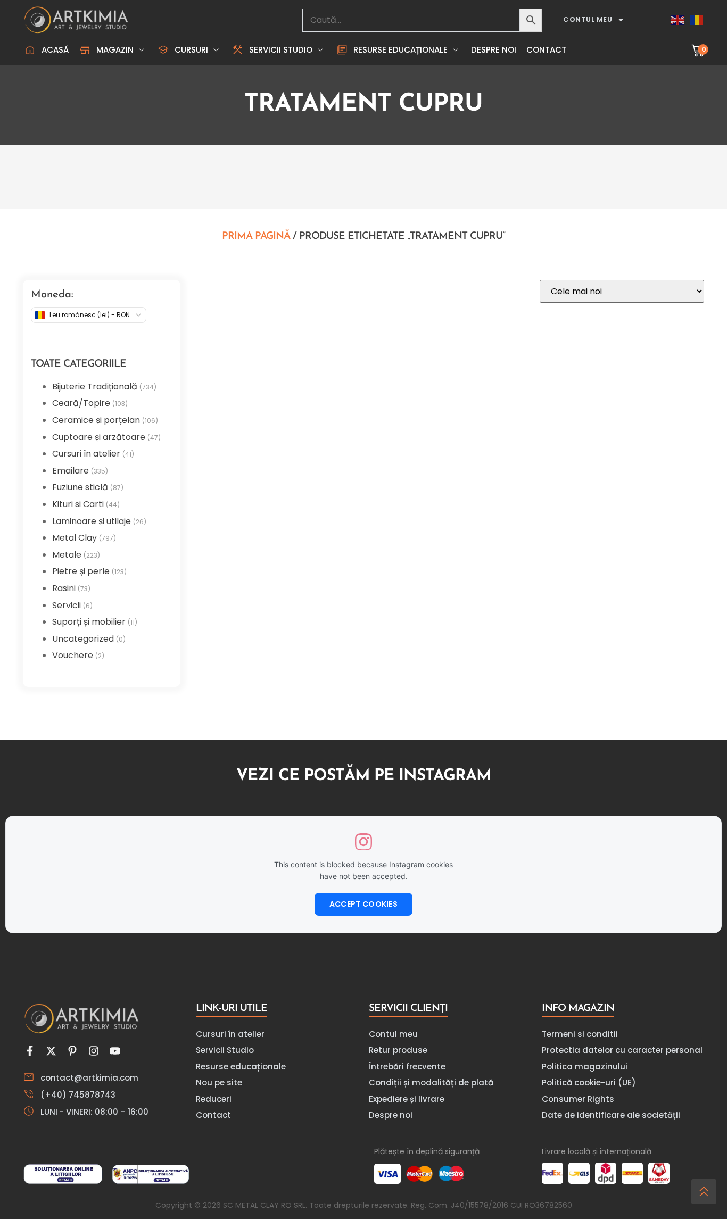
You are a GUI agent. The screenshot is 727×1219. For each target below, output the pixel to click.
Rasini (64, 588)
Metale (66, 555)
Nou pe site (219, 1082)
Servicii (66, 605)
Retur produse (398, 1050)
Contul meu (587, 19)
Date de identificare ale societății (611, 1115)
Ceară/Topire (81, 403)
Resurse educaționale (241, 1066)
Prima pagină (256, 236)
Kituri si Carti (78, 504)
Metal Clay (74, 538)
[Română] (697, 20)
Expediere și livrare (406, 1099)
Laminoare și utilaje (91, 521)
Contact (213, 1115)
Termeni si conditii (580, 1034)
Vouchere (72, 655)
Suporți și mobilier (89, 622)
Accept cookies (363, 904)
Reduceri (214, 1099)
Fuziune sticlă (80, 487)
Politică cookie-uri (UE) (589, 1082)
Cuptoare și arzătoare (98, 437)
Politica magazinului (584, 1066)
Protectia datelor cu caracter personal (622, 1050)
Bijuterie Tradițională (94, 386)
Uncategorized (83, 639)
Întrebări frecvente (407, 1066)
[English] (678, 20)
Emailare (70, 471)
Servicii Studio (225, 1050)
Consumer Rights (578, 1099)
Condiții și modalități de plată (431, 1082)
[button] (113, 50)
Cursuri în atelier (86, 453)
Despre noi (390, 1115)
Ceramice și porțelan (96, 420)
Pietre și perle (81, 571)
